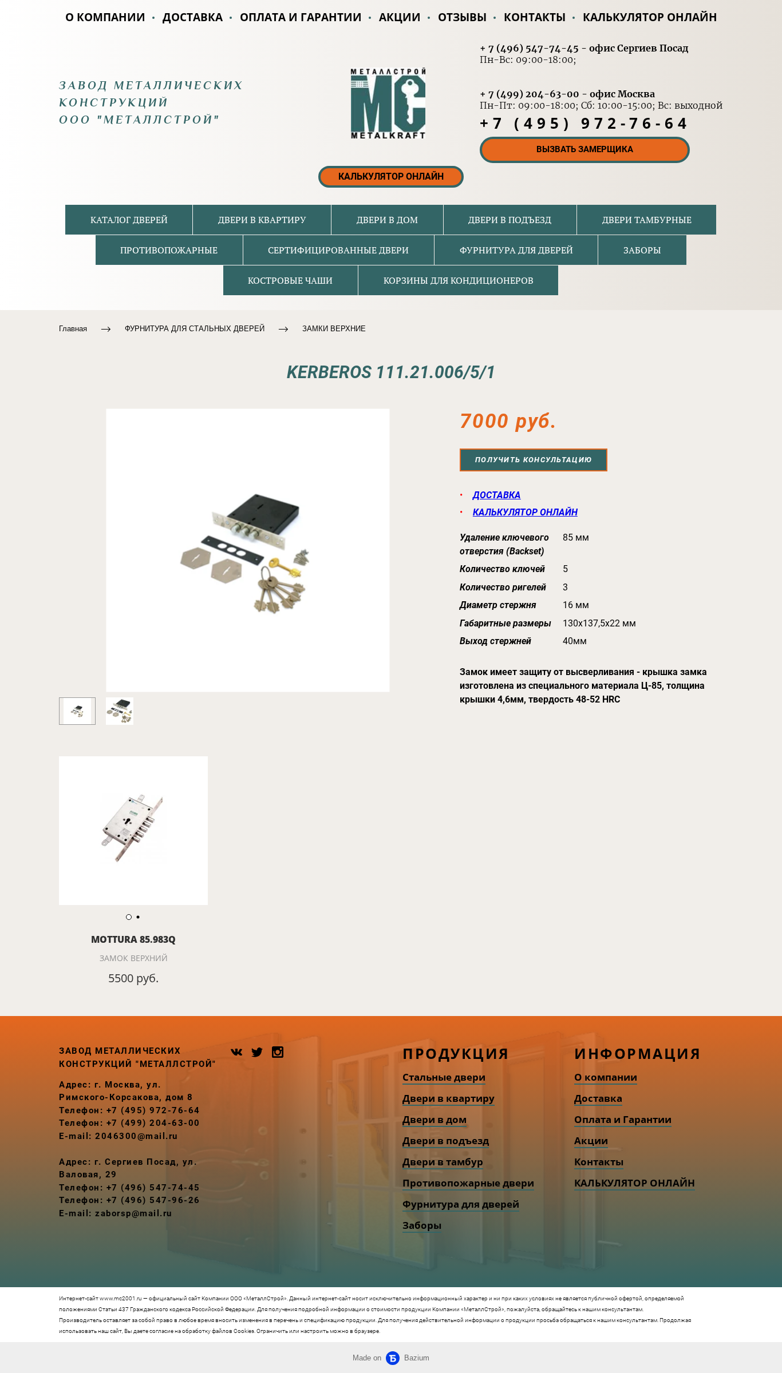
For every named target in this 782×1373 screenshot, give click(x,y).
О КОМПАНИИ (105, 17)
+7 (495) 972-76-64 (585, 123)
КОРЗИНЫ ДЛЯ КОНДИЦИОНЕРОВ (459, 280)
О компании (605, 1077)
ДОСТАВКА (193, 17)
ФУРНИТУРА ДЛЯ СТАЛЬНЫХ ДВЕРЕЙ (194, 328)
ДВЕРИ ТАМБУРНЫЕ (647, 219)
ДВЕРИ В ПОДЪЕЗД (509, 219)
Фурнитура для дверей (460, 1204)
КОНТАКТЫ (535, 17)
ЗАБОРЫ (642, 250)
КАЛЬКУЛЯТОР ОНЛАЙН (650, 17)
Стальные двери (443, 1077)
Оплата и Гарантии (623, 1119)
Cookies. (244, 1331)
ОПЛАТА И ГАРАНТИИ (301, 17)
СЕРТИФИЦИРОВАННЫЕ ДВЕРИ (338, 250)
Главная (73, 328)
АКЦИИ (400, 17)
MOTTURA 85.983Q (133, 939)
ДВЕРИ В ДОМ (387, 219)
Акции (591, 1140)
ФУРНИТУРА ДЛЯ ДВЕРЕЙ (516, 250)
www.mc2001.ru (121, 1298)
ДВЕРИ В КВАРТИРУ (262, 219)
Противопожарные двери (468, 1182)
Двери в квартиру (448, 1098)
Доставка (598, 1098)
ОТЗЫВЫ (462, 17)
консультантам (622, 1309)
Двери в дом (434, 1119)
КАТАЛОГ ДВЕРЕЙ (129, 219)
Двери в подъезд (445, 1140)
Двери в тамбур (442, 1161)
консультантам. (637, 1320)
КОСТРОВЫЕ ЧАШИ (290, 280)
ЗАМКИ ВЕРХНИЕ (334, 328)
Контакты (598, 1161)
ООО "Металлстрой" (139, 119)
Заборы (421, 1225)
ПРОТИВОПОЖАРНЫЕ (169, 250)
